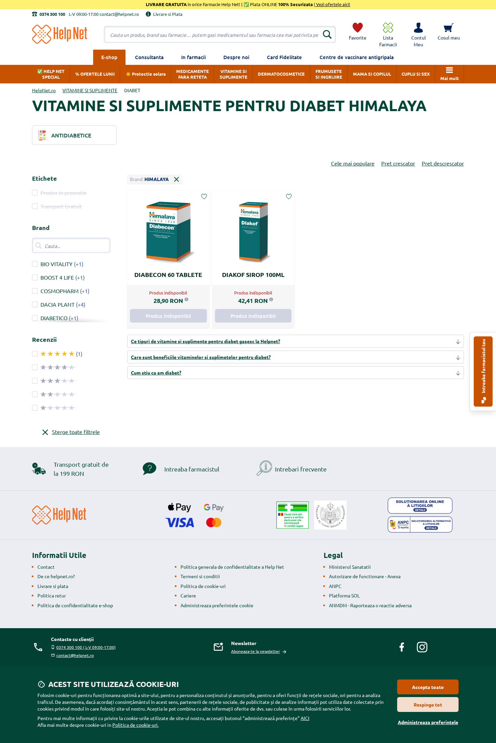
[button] (418, 34)
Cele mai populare (353, 163)
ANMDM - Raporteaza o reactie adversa (370, 605)
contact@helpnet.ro (75, 655)
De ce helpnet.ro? (56, 576)
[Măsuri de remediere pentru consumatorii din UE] (420, 505)
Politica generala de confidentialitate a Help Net (232, 567)
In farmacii (193, 57)
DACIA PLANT (57, 304)
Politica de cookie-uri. (135, 725)
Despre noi (236, 57)
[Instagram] (422, 647)
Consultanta (149, 57)
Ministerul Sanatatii (350, 567)
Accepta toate (428, 687)
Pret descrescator (443, 163)
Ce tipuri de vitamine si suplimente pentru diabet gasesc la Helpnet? (205, 341)
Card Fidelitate (284, 57)
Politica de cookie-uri (203, 586)
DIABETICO (53, 317)
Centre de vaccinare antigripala (357, 57)
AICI (305, 718)
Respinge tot (428, 704)
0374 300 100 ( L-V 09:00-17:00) (86, 647)
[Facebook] (401, 647)
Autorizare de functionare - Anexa (365, 576)
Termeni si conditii (200, 576)
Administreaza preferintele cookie (217, 605)
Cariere (188, 595)
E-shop (109, 57)
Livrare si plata (52, 586)
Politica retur (51, 595)
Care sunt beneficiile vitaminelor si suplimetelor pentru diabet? (201, 357)
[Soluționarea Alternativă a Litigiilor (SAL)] (420, 524)
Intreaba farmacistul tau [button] (483, 366)
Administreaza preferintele (428, 722)
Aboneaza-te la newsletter (255, 651)
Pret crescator (398, 163)
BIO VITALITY (56, 263)
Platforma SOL (344, 595)
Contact (46, 567)
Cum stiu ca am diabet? (156, 372)
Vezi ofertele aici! (332, 4)
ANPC (335, 586)
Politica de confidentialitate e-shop (75, 605)
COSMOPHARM (59, 290)
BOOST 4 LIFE (57, 277)
